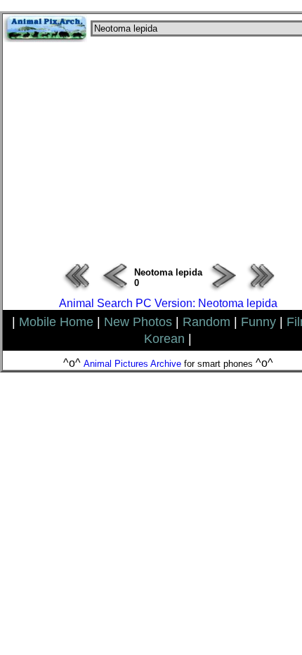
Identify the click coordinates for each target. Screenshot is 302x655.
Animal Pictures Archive (132, 363)
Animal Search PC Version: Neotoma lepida (168, 303)
